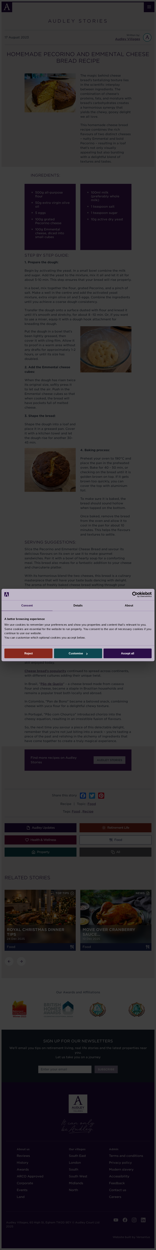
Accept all (127, 653)
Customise (76, 653)
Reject (28, 653)
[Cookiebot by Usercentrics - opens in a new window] (135, 594)
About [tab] (129, 605)
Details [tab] (78, 605)
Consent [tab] (27, 605)
